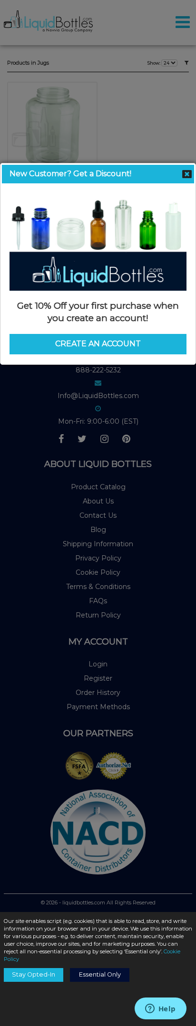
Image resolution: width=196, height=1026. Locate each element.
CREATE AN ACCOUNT (98, 343)
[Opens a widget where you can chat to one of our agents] (160, 1009)
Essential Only (100, 974)
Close (187, 174)
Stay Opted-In (33, 974)
